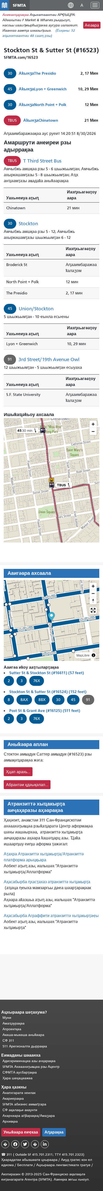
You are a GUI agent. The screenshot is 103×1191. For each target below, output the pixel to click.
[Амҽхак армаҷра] (93, 593)
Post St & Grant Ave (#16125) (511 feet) (44, 710)
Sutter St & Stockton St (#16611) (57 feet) (46, 672)
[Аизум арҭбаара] (93, 586)
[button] (71, 5)
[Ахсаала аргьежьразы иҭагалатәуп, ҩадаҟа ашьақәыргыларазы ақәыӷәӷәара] (93, 600)
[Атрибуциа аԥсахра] (93, 655)
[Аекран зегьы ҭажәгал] (93, 610)
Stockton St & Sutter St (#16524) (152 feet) (47, 691)
